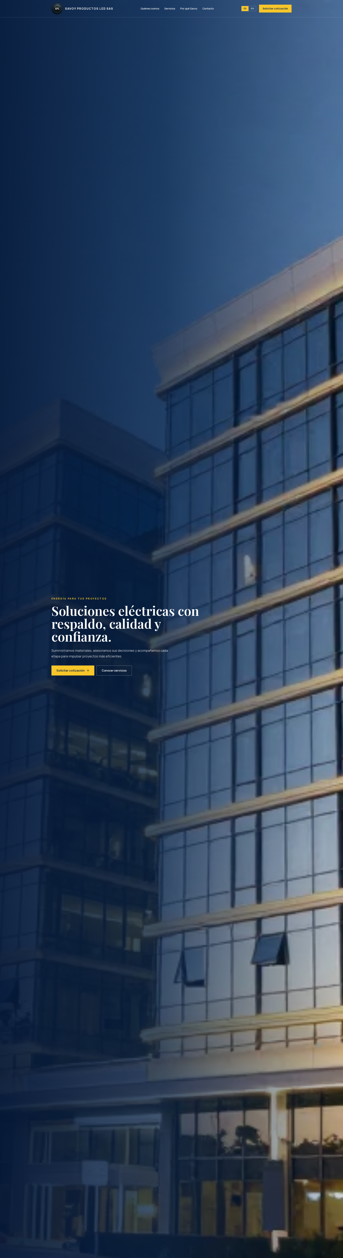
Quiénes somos (150, 8)
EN (252, 8)
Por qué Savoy (188, 8)
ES (245, 8)
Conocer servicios (114, 670)
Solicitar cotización (275, 8)
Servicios (169, 8)
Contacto (208, 8)
